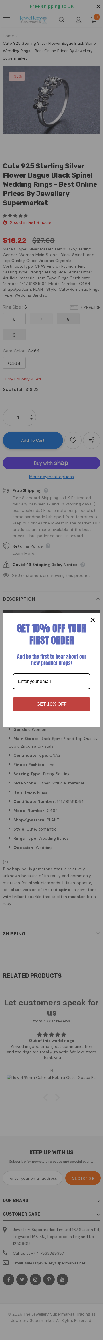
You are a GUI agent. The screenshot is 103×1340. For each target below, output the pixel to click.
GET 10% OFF (52, 704)
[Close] (93, 620)
